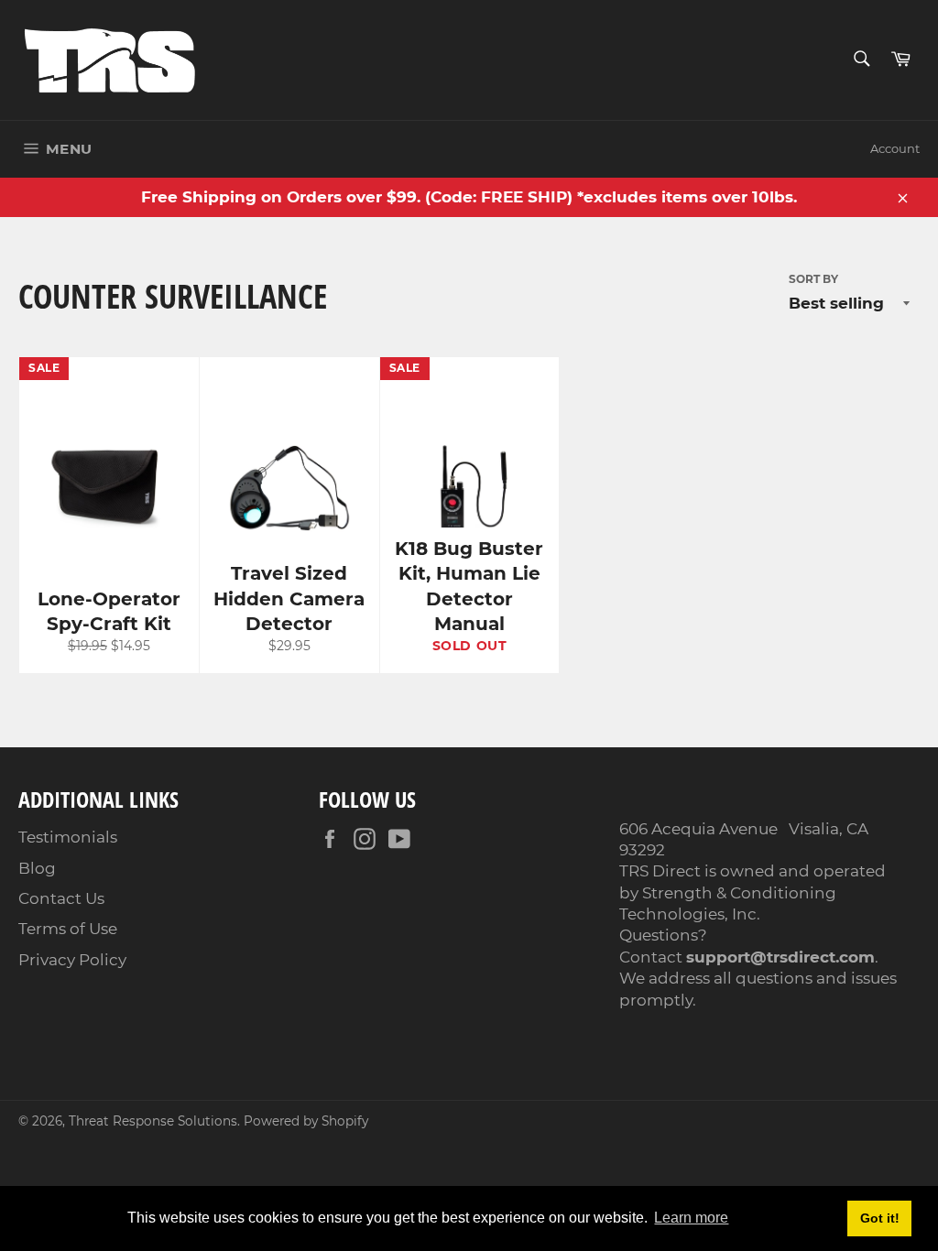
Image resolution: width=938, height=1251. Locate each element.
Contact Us (61, 898)
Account (895, 148)
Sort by (813, 279)
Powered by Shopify (306, 1121)
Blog (37, 868)
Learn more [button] (691, 1217)
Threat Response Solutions (153, 1121)
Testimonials (67, 837)
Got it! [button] (880, 1218)
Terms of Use (67, 928)
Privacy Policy (72, 960)
